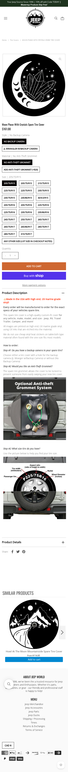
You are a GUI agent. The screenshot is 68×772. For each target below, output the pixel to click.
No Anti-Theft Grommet (17, 162)
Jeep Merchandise (34, 704)
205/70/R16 (9, 204)
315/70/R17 (26, 233)
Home (4, 40)
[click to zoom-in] (60, 59)
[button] (9, 684)
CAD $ (8, 745)
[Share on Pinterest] (23, 551)
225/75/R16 (9, 212)
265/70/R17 (43, 219)
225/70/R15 (9, 190)
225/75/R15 (26, 190)
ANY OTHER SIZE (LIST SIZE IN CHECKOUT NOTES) (28, 241)
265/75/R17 (9, 226)
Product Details (11, 542)
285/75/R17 (9, 233)
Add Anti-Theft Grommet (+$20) (21, 169)
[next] (62, 632)
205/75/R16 (26, 204)
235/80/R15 (26, 197)
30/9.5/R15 (43, 197)
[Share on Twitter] (18, 551)
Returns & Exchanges (34, 726)
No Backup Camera (14, 141)
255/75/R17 (26, 219)
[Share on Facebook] (12, 551)
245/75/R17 (9, 219)
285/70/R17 (43, 226)
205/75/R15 (26, 183)
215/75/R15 (43, 183)
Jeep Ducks (34, 715)
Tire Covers (14, 40)
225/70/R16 (43, 204)
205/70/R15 (9, 183)
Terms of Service (34, 729)
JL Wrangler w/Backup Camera (21, 148)
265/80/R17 (26, 226)
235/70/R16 (26, 212)
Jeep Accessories (34, 707)
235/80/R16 (43, 212)
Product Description (14, 293)
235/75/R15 (9, 197)
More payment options (34, 285)
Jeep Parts (34, 711)
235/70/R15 (43, 190)
